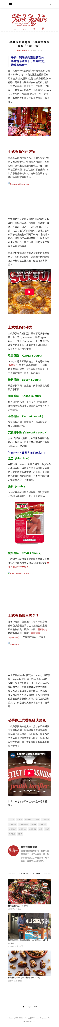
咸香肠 (20, 834)
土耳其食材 (22, 829)
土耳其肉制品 (23, 824)
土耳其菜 (33, 824)
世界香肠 (28, 819)
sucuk (11, 819)
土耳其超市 (42, 824)
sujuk (19, 819)
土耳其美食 (12, 824)
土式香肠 (36, 819)
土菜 (40, 829)
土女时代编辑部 (29, 846)
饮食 (19, 51)
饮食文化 (26, 51)
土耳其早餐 (45, 819)
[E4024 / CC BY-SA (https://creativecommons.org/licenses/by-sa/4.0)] (29, 198)
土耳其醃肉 (12, 829)
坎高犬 (12, 365)
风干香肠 (12, 834)
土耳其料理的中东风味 (18, 905)
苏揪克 (47, 829)
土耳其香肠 (32, 829)
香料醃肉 (42, 629)
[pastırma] (29, 656)
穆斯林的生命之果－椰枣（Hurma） (24, 977)
